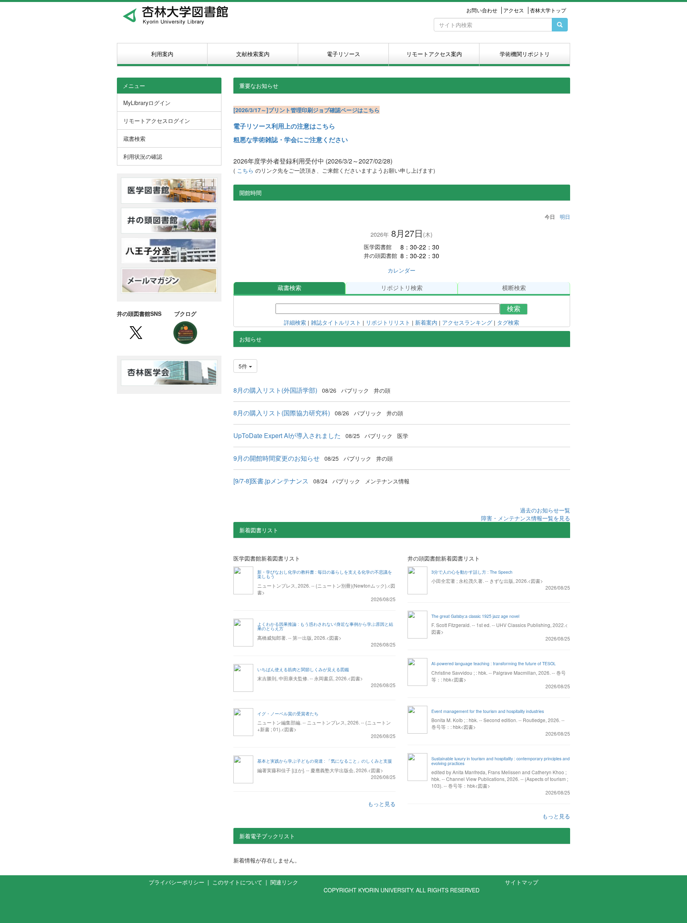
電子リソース (343, 54)
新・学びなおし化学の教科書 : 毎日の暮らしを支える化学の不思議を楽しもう (324, 574)
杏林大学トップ (548, 10)
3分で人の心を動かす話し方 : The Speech (471, 572)
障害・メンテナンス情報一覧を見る (525, 518)
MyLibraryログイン (147, 103)
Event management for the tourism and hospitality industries (487, 711)
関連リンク (284, 882)
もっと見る (382, 804)
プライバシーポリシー (177, 882)
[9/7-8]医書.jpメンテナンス (271, 480)
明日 (565, 216)
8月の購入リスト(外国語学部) (275, 390)
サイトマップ (521, 882)
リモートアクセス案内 (434, 54)
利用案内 (162, 54)
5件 (244, 366)
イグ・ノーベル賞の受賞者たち (287, 714)
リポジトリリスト (387, 322)
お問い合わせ (481, 10)
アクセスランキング (467, 322)
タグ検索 (508, 322)
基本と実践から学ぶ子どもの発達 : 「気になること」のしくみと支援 (324, 761)
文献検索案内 (253, 54)
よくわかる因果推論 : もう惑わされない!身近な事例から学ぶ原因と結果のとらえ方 (325, 626)
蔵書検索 (289, 287)
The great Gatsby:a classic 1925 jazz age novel (475, 616)
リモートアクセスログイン (156, 121)
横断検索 (514, 287)
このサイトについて (238, 882)
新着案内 (426, 322)
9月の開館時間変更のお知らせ (276, 458)
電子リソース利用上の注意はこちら (284, 125)
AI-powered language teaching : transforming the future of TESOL (493, 663)
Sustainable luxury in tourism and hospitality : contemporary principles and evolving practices (500, 761)
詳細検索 (295, 322)
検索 (513, 309)
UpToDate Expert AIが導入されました (287, 435)
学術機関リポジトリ (525, 54)
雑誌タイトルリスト (336, 322)
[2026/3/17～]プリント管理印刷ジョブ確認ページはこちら (306, 110)
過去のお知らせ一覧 (545, 510)
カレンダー (401, 270)
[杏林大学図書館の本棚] (185, 332)
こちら (246, 170)
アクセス (513, 10)
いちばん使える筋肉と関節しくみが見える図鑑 (303, 669)
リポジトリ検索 (402, 287)
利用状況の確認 (142, 156)
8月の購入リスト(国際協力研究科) (281, 412)
